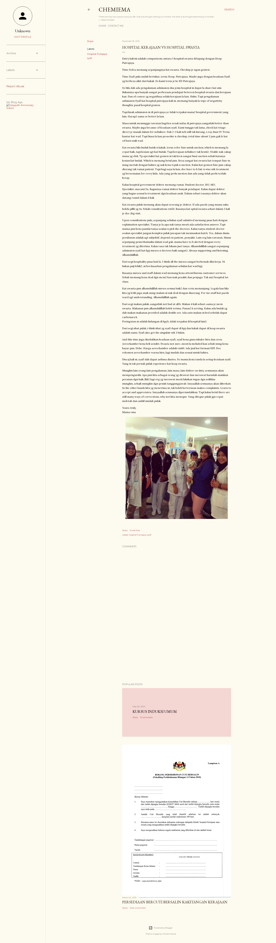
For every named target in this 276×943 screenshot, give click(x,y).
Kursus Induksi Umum (155, 711)
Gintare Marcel (169, 934)
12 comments (146, 717)
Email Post (135, 530)
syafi (89, 58)
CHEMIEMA (114, 9)
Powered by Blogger (163, 928)
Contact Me (116, 25)
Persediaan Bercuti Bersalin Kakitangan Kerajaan (174, 901)
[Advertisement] (176, 652)
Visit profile (22, 37)
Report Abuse (15, 86)
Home (102, 25)
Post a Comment (138, 908)
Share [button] (90, 41)
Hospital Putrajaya (97, 54)
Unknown (22, 30)
